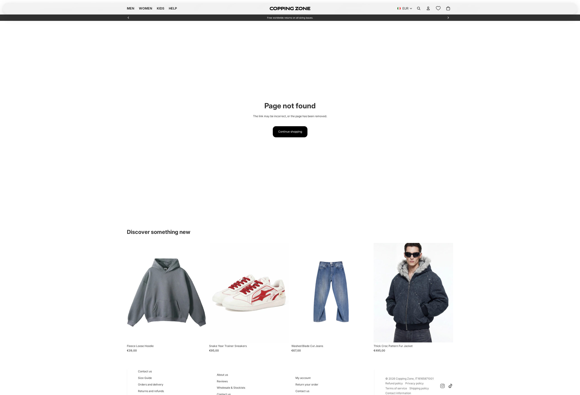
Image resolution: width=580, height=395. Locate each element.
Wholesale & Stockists (231, 387)
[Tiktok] (450, 386)
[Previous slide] (128, 18)
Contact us (145, 371)
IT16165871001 (424, 378)
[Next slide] (448, 18)
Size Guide (145, 378)
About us (222, 374)
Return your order (306, 384)
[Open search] (419, 8)
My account (303, 378)
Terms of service (396, 388)
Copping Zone (405, 378)
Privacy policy (414, 383)
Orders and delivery (150, 384)
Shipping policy (419, 388)
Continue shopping (290, 131)
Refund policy (394, 383)
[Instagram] (442, 386)
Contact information (398, 393)
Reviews (222, 381)
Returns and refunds (151, 391)
